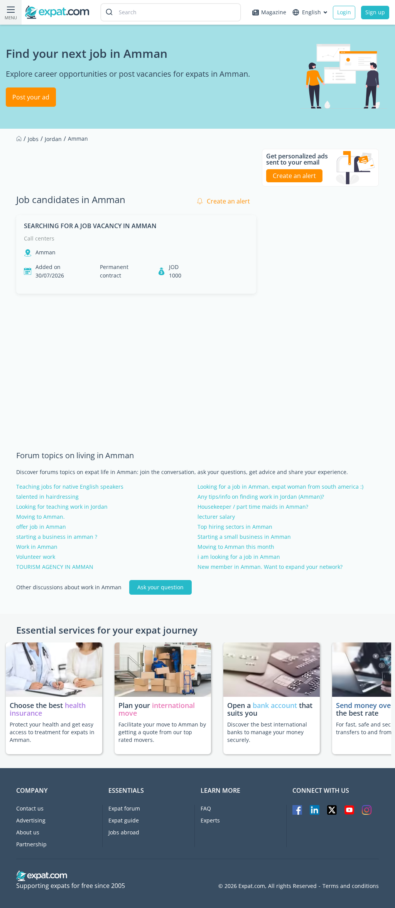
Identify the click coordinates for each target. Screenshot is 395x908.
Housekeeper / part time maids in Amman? (253, 506)
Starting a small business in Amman (244, 537)
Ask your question (160, 587)
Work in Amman (36, 547)
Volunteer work (35, 557)
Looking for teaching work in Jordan (62, 506)
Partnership (31, 844)
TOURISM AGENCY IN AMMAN (54, 567)
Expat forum (124, 808)
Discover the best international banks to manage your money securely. (267, 732)
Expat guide (123, 820)
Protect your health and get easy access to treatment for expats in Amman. (52, 732)
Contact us (30, 808)
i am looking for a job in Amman (239, 557)
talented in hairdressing (47, 496)
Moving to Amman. (40, 517)
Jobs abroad (123, 832)
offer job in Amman (41, 527)
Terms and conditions (350, 886)
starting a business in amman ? (56, 537)
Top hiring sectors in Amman (235, 527)
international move (156, 709)
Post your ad (30, 97)
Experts (210, 820)
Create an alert (228, 201)
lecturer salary (216, 517)
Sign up (375, 12)
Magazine (273, 12)
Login (344, 12)
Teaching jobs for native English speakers (69, 486)
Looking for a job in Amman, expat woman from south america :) (280, 486)
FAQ (206, 808)
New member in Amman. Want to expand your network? (270, 567)
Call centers (39, 238)
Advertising (31, 820)
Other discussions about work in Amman (69, 587)
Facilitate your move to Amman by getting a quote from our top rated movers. (162, 732)
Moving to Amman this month (236, 547)
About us (27, 832)
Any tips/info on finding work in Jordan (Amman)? (261, 496)
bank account (275, 705)
